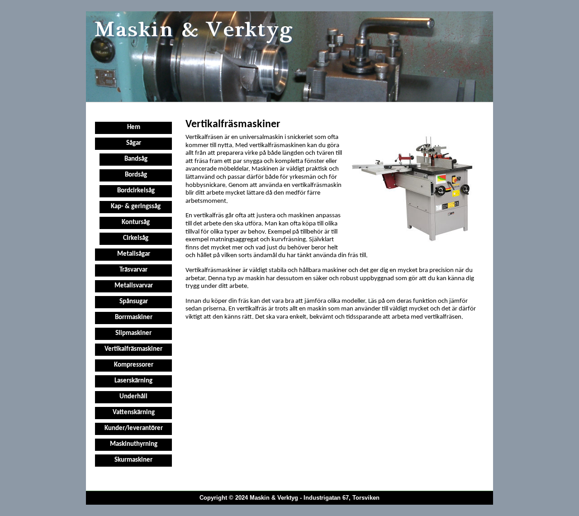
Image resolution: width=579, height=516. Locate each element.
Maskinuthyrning (133, 444)
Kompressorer (133, 365)
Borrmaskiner (133, 317)
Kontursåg (136, 222)
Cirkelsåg (135, 238)
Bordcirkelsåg (136, 190)
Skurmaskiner (133, 460)
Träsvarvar (133, 270)
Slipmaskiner (133, 333)
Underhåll (133, 396)
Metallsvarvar (133, 285)
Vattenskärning (134, 412)
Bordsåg (136, 175)
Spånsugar (133, 301)
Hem (133, 127)
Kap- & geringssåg (136, 206)
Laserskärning (133, 380)
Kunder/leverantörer (133, 428)
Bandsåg (135, 159)
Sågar (133, 143)
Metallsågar (133, 254)
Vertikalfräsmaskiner (133, 349)
